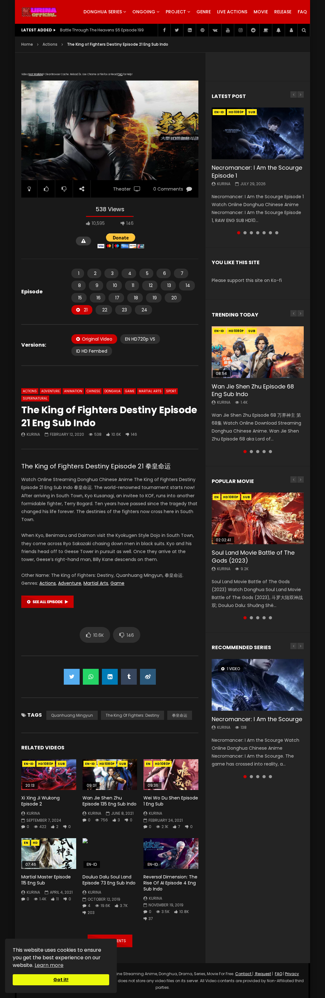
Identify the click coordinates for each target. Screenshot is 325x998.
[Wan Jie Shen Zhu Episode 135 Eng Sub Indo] (110, 774)
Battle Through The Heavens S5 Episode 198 (102, 30)
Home (27, 44)
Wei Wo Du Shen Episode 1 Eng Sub (170, 801)
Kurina (33, 434)
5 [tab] (264, 232)
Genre (203, 12)
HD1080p (45, 763)
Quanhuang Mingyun (72, 715)
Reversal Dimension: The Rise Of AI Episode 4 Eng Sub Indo (170, 883)
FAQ (302, 12)
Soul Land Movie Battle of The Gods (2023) (253, 556)
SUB (61, 763)
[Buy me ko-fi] (265, 30)
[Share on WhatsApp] (91, 677)
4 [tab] (257, 232)
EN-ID (29, 763)
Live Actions (232, 12)
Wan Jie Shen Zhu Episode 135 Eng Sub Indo (109, 801)
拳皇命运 (179, 715)
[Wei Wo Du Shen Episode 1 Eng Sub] (170, 774)
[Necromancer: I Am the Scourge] (258, 685)
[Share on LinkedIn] (110, 677)
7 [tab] (276, 232)
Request (262, 973)
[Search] (303, 30)
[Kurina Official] (39, 12)
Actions (50, 44)
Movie (261, 12)
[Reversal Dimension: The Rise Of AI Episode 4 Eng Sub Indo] (170, 853)
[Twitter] (176, 30)
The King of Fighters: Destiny (132, 715)
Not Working (36, 74)
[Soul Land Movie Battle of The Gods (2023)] (258, 518)
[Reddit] (253, 30)
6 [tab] (270, 232)
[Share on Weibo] (148, 677)
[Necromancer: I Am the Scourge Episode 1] (258, 133)
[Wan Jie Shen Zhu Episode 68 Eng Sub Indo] (258, 352)
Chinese (93, 391)
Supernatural (35, 398)
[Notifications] (278, 30)
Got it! (61, 979)
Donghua (112, 391)
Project (176, 12)
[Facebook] (164, 30)
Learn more (49, 965)
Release (282, 12)
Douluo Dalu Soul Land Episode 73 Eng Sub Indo (109, 880)
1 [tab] (238, 232)
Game (129, 391)
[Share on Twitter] (72, 677)
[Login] (291, 30)
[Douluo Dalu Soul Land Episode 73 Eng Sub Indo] (110, 853)
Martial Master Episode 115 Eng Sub (46, 880)
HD (35, 842)
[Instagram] (240, 30)
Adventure (50, 391)
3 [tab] (251, 232)
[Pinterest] (202, 30)
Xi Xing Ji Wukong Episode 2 (40, 801)
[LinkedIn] (189, 30)
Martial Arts (150, 391)
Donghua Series (102, 12)
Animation (73, 391)
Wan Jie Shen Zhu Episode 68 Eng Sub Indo (253, 390)
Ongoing (143, 12)
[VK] (215, 30)
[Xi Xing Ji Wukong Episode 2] (48, 774)
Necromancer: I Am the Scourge (257, 719)
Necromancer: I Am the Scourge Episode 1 (257, 171)
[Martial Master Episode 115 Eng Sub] (48, 853)
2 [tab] (245, 232)
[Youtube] (227, 30)
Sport (171, 391)
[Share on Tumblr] (129, 677)
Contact (243, 973)
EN (148, 763)
